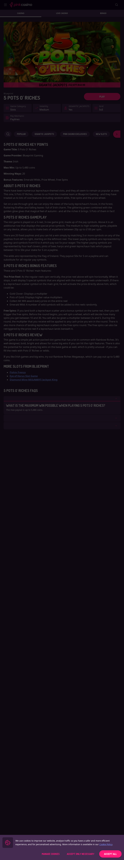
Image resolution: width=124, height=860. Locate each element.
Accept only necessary (80, 853)
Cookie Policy (105, 844)
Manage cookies (51, 853)
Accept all (110, 853)
